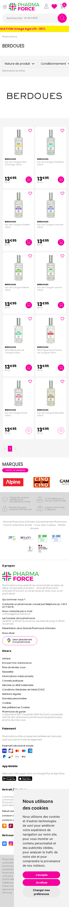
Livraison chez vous (13, 815)
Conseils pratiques (12, 680)
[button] (4, 6)
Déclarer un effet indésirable (17, 685)
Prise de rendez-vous (14, 667)
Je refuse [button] (41, 882)
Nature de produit (17, 64)
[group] (13, 482)
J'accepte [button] (41, 874)
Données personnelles (14, 698)
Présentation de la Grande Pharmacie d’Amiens (29, 628)
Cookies (6, 703)
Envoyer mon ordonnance (16, 662)
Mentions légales (11, 694)
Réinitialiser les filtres (13, 70)
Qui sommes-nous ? (13, 599)
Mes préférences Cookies (16, 707)
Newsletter (7, 671)
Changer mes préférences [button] (41, 892)
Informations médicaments (17, 676)
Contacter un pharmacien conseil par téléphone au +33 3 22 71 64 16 (34, 605)
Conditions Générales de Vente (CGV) (23, 689)
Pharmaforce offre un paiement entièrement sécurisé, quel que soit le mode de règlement (31, 738)
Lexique (6, 658)
